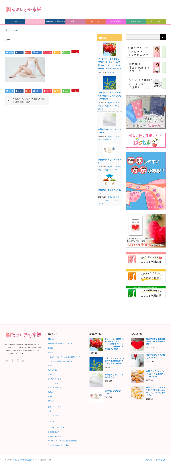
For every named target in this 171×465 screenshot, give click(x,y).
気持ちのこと (53, 370)
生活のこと (52, 374)
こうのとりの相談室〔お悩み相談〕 (61, 361)
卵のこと (51, 401)
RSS (23, 360)
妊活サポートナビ (95, 21)
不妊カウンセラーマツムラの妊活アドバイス (35, 22)
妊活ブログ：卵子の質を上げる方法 (155, 356)
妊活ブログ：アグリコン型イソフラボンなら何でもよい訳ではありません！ (155, 391)
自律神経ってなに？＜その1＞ (109, 191)
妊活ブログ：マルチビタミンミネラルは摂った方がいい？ (155, 373)
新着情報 (111, 72)
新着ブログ (75, 21)
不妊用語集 (135, 21)
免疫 (49, 411)
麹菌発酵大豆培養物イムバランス (55, 22)
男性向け (51, 348)
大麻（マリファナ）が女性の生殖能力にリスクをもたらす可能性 (109, 95)
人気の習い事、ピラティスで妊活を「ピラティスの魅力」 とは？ (29, 100)
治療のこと (52, 392)
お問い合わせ (161, 460)
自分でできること (54, 379)
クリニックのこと (54, 383)
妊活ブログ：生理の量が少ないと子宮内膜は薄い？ (155, 341)
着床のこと (52, 396)
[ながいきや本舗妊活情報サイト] (23, 9)
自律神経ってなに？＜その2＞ (109, 161)
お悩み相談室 (115, 21)
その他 (50, 365)
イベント (51, 422)
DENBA (51, 339)
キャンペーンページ (55, 352)
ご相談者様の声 (53, 432)
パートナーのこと (54, 388)
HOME (15, 21)
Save (77, 52)
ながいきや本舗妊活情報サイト (26, 460)
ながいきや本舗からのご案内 (58, 445)
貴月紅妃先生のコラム (56, 436)
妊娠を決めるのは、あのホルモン (109, 131)
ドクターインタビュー (155, 21)
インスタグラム (53, 416)
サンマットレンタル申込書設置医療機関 (62, 441)
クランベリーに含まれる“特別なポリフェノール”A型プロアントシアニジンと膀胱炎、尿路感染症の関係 (109, 64)
